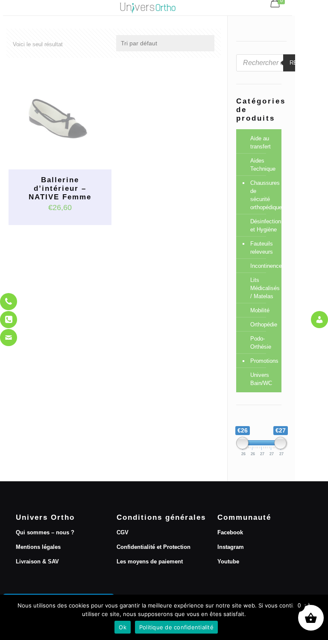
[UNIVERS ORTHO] (148, 7)
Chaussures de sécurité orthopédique (263, 195)
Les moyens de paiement (150, 561)
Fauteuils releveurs (261, 247)
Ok (122, 627)
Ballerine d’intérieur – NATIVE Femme (60, 188)
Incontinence (263, 266)
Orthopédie (263, 324)
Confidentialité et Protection (153, 547)
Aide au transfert (260, 142)
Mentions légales (38, 547)
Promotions (263, 361)
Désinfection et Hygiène (263, 225)
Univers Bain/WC (261, 379)
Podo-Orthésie (260, 342)
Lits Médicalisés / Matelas (263, 288)
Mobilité (259, 310)
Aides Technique (262, 164)
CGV (123, 532)
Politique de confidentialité (176, 627)
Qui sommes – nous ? (45, 532)
